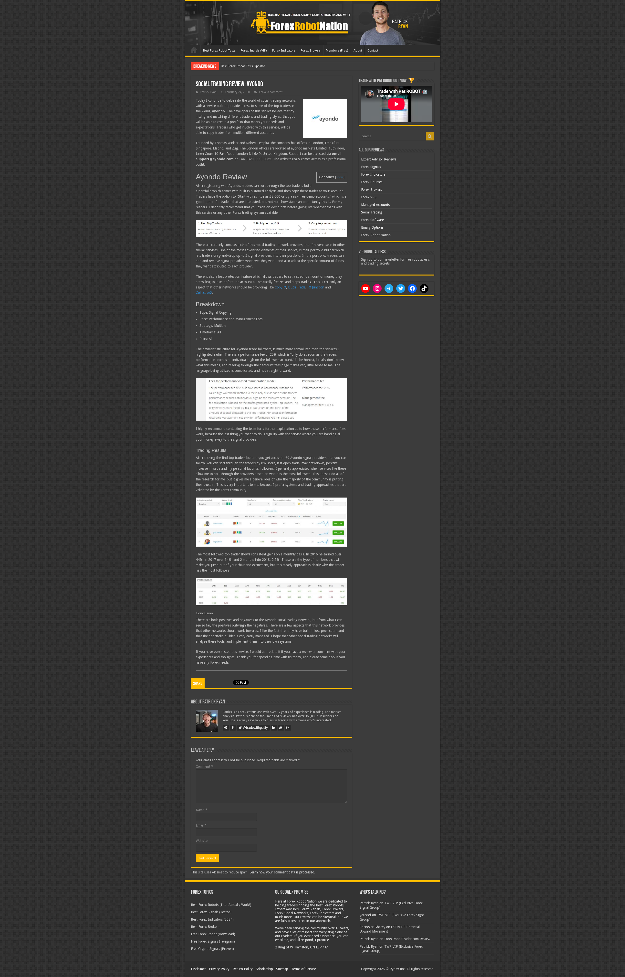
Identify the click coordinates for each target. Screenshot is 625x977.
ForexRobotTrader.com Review (407, 939)
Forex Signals (371, 167)
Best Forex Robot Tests (219, 50)
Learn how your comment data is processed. (282, 872)
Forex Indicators (283, 50)
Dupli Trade (296, 287)
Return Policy (243, 969)
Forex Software (372, 220)
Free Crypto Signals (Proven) (212, 949)
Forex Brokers (311, 50)
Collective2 (204, 293)
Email (201, 825)
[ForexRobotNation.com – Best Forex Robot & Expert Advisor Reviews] (312, 23)
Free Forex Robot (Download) (213, 934)
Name (201, 810)
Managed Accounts (375, 205)
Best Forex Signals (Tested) (211, 912)
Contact (372, 50)
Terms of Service (303, 969)
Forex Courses (371, 182)
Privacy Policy (219, 969)
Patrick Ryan (208, 92)
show (340, 177)
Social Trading (371, 212)
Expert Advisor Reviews (378, 159)
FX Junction (315, 287)
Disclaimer (198, 969)
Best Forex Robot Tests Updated (243, 66)
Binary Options (372, 227)
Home (194, 50)
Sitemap (282, 969)
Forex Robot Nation (376, 235)
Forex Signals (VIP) (254, 50)
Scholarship (264, 969)
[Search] (430, 136)
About (358, 50)
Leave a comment (270, 92)
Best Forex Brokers (205, 927)
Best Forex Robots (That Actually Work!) (221, 905)
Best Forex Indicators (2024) (212, 919)
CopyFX (280, 287)
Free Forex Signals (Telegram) (213, 941)
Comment (204, 766)
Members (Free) (337, 50)
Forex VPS (368, 197)
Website (202, 841)
